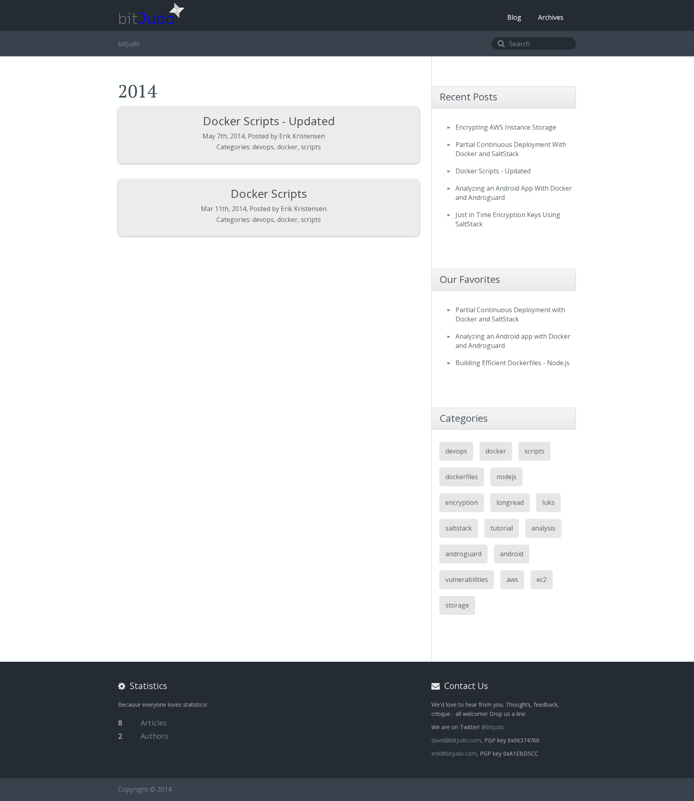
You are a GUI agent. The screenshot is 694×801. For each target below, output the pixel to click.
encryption (461, 502)
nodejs (506, 476)
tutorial (501, 528)
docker (287, 146)
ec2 (542, 579)
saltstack (458, 528)
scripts (311, 146)
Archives (550, 17)
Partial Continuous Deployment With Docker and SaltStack (510, 149)
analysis (543, 528)
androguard (463, 553)
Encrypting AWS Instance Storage (505, 127)
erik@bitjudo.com (454, 753)
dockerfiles (461, 476)
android (511, 553)
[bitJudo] (151, 13)
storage (457, 605)
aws (512, 579)
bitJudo (129, 43)
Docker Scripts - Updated (269, 120)
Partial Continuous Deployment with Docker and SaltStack (510, 314)
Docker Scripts (269, 193)
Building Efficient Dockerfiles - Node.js (512, 362)
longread (510, 502)
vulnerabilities (466, 579)
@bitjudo (492, 727)
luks (548, 502)
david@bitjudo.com (456, 740)
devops (263, 146)
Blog (514, 17)
